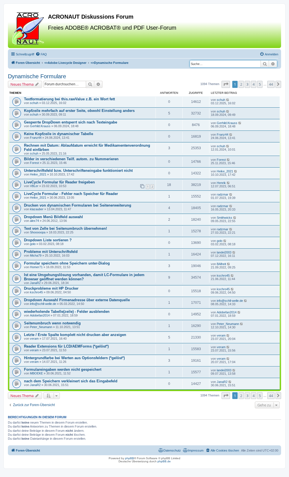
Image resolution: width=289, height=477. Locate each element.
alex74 (34, 220)
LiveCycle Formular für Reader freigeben (59, 182)
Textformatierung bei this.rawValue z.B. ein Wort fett (69, 99)
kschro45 (223, 275)
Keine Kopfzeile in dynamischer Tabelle (58, 134)
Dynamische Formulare (37, 76)
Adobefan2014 (40, 315)
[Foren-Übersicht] (28, 28)
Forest (34, 162)
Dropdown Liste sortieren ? (48, 240)
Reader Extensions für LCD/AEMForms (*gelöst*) (66, 346)
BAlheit (221, 264)
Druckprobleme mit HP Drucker (51, 288)
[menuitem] (41, 54)
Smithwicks (224, 217)
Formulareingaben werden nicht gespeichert (62, 369)
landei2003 (224, 252)
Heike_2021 (38, 174)
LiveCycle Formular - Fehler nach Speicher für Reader (71, 194)
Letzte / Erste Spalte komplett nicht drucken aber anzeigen (75, 335)
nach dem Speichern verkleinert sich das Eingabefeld (70, 381)
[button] (226, 84)
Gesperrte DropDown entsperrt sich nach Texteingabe (70, 122)
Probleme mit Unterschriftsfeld (51, 252)
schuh (34, 103)
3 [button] (247, 84)
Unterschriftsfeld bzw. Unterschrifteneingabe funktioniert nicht (78, 170)
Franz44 (35, 137)
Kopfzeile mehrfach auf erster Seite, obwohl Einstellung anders (79, 111)
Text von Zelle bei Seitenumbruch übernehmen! (65, 228)
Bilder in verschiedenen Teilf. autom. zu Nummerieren (71, 159)
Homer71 (36, 267)
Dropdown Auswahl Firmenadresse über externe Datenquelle (77, 300)
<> (65, 62)
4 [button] (254, 84)
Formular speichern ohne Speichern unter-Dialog (67, 263)
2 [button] (241, 84)
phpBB (129, 458)
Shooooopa (37, 232)
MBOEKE (36, 373)
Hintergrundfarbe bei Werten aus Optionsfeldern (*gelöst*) (74, 358)
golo (33, 244)
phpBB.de (164, 461)
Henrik (221, 183)
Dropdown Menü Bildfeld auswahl (53, 217)
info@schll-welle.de (43, 303)
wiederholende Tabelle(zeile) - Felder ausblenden (67, 311)
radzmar (222, 194)
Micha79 (35, 255)
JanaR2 (35, 283)
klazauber (36, 209)
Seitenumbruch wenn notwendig (52, 323)
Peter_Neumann (41, 327)
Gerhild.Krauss (40, 126)
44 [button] (271, 84)
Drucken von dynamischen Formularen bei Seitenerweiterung (77, 205)
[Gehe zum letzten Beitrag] (228, 99)
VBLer (34, 186)
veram (34, 338)
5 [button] (260, 84)
